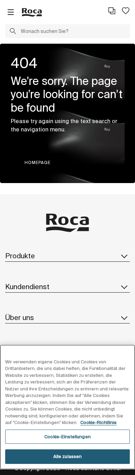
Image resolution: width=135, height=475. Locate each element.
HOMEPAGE (38, 162)
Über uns (19, 317)
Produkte (20, 256)
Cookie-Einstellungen (67, 436)
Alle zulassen (67, 456)
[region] (67, 407)
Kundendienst (27, 287)
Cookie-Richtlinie (98, 422)
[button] (13, 32)
